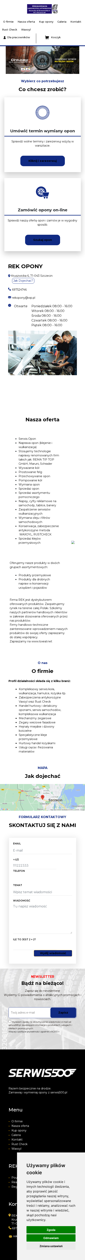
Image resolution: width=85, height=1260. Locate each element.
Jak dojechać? (23, 280)
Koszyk (56, 37)
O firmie (8, 21)
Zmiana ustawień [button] (51, 1246)
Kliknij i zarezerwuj (42, 161)
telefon (19, 870)
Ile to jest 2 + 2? (24, 939)
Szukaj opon (42, 240)
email (17, 843)
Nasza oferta (26, 21)
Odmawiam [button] (51, 1238)
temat (17, 885)
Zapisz (63, 1012)
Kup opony (46, 21)
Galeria (61, 21)
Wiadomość (21, 900)
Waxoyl (26, 29)
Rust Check (9, 29)
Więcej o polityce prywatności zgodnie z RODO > (34, 1031)
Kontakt (75, 21)
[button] (4, 60)
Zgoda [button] (51, 1229)
